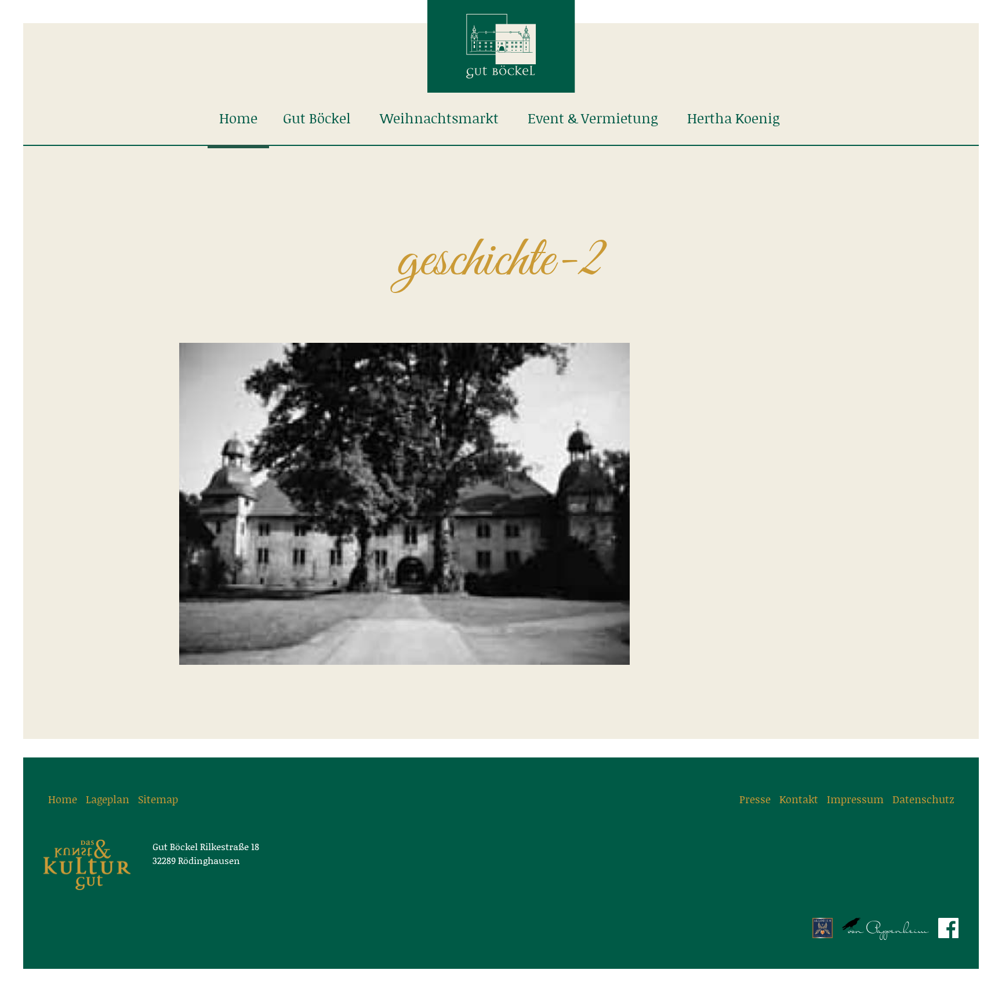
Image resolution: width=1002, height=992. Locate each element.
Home (238, 118)
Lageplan (107, 799)
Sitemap (158, 799)
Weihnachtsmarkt (439, 118)
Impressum (855, 799)
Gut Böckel (317, 118)
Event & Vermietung (593, 118)
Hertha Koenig (733, 118)
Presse (755, 799)
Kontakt (798, 799)
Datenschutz (923, 799)
